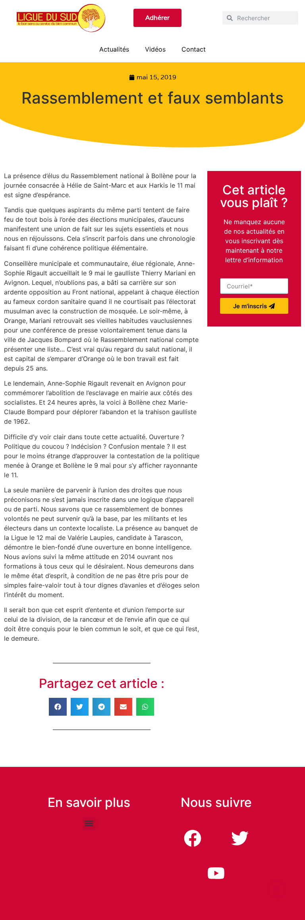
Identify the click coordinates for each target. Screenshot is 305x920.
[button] (58, 707)
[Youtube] (216, 873)
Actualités (114, 49)
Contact (193, 49)
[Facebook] (192, 838)
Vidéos (155, 49)
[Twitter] (239, 838)
